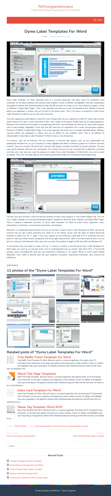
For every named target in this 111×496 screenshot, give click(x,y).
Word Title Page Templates (37, 374)
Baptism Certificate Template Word (23, 473)
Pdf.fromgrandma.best (55, 6)
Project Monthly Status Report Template (88, 434)
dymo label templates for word (76, 426)
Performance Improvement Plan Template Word (28, 477)
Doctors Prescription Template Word (21, 434)
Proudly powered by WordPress (47, 490)
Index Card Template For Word (39, 390)
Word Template (21, 426)
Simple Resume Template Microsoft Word (26, 465)
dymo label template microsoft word (49, 426)
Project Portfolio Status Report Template (26, 469)
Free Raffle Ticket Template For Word (44, 357)
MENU (99, 20)
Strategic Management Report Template (25, 461)
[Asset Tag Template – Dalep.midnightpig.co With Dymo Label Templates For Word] (18, 311)
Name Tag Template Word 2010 (40, 407)
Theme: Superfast (69, 490)
